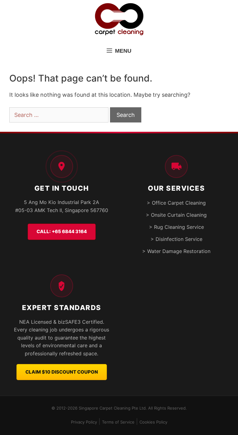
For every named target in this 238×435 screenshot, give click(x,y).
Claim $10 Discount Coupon (61, 372)
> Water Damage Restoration (176, 251)
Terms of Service (118, 421)
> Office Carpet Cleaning (176, 203)
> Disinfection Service (176, 239)
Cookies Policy (153, 421)
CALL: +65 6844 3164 (62, 231)
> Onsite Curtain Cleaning (176, 215)
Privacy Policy (84, 421)
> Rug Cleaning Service (176, 227)
